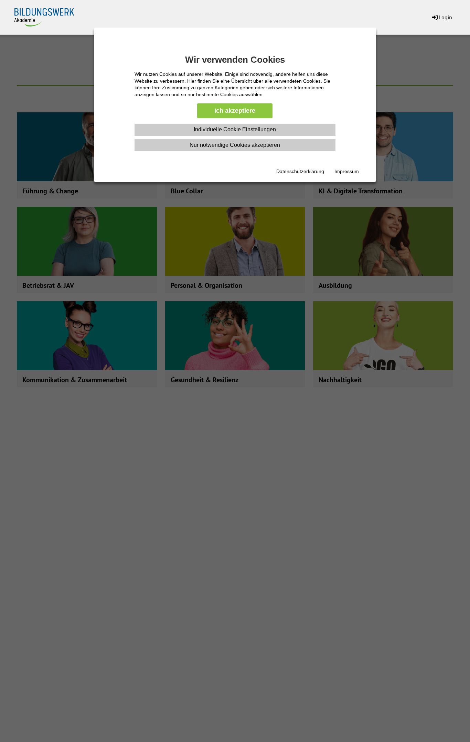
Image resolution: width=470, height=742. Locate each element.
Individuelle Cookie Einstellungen (235, 129)
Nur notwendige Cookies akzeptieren (235, 145)
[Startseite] (48, 16)
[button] (441, 17)
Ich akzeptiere (234, 110)
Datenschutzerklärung (300, 171)
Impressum (346, 171)
